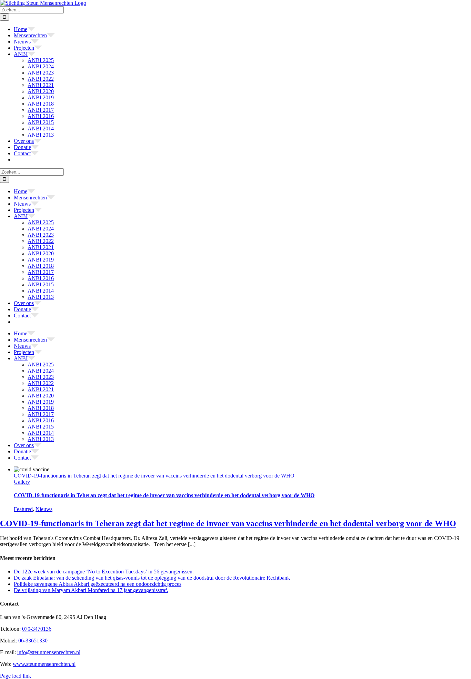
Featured (23, 509)
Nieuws (44, 509)
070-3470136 (36, 629)
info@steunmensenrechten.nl (48, 652)
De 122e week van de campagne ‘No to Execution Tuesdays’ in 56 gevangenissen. (104, 571)
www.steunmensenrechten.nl (44, 664)
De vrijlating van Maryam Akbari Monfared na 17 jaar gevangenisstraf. (91, 590)
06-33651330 (33, 640)
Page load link (15, 676)
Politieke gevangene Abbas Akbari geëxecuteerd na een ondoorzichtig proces (97, 584)
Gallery (22, 482)
